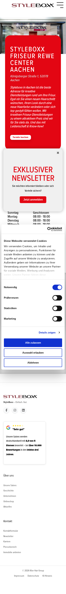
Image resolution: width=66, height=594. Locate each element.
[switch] (57, 297)
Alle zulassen (33, 342)
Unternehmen (9, 496)
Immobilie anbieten (12, 552)
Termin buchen (20, 137)
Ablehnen (33, 362)
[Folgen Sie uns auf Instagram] (15, 410)
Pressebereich (10, 547)
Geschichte (8, 490)
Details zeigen (47, 332)
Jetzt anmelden (33, 199)
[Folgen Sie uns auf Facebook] (6, 410)
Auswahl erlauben (33, 352)
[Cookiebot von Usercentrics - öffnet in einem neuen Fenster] (47, 229)
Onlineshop (8, 501)
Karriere (6, 541)
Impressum (19, 575)
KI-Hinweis (47, 575)
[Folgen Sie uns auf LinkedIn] (23, 410)
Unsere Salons (10, 485)
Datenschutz (33, 575)
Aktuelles (7, 506)
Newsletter (8, 536)
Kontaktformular (10, 530)
